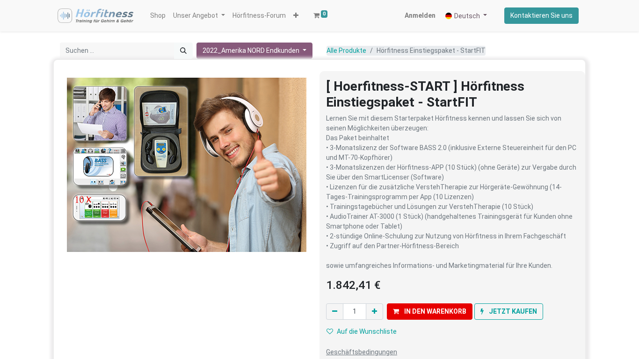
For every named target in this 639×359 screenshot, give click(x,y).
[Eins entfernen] (334, 311)
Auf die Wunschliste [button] (367, 331)
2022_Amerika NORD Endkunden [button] (252, 50)
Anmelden (420, 15)
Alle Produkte (346, 50)
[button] (296, 15)
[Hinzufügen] (374, 311)
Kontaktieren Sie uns (541, 15)
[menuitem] (157, 15)
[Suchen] (183, 51)
